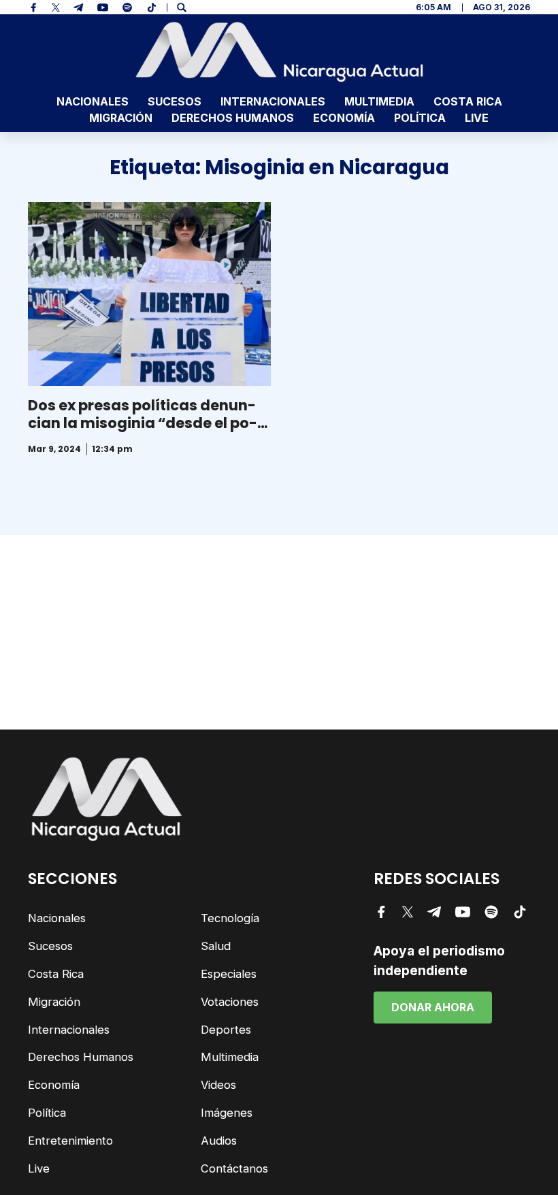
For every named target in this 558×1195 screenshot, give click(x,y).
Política (420, 118)
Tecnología (230, 918)
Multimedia (379, 101)
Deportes (226, 1029)
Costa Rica (467, 101)
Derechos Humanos (232, 118)
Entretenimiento (70, 1140)
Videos (218, 1085)
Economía (344, 118)
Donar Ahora (432, 1007)
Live (477, 118)
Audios (219, 1140)
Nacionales (92, 101)
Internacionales (272, 101)
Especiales (229, 974)
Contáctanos (234, 1168)
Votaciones (230, 1002)
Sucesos (174, 101)
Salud (216, 946)
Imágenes (226, 1112)
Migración (120, 118)
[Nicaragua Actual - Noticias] (279, 51)
